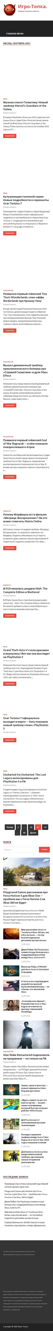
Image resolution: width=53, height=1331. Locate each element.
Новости (7, 511)
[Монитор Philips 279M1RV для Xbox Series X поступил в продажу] (11, 975)
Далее (33, 832)
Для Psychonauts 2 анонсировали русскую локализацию (33, 1122)
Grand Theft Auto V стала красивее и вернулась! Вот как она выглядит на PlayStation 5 (26, 653)
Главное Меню (15, 33)
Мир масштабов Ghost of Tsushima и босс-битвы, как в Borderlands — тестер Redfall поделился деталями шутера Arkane (35, 934)
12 (45, 827)
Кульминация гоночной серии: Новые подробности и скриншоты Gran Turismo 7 (26, 200)
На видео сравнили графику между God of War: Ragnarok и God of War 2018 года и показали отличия (35, 1138)
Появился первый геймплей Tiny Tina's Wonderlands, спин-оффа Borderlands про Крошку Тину (25, 297)
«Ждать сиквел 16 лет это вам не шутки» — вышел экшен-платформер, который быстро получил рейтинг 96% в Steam (34, 1105)
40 (24, 832)
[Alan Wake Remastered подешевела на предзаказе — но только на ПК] (26, 1049)
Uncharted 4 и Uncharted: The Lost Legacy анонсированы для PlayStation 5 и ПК (24, 778)
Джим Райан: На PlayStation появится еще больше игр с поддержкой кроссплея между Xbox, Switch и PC (35, 953)
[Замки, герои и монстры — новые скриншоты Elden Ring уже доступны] (11, 1094)
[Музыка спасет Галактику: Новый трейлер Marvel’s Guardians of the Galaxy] (26, 74)
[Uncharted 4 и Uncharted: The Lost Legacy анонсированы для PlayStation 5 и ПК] (26, 759)
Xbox (5, 99)
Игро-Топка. (32, 6)
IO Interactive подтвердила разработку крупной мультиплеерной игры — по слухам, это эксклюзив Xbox (35, 986)
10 (31, 827)
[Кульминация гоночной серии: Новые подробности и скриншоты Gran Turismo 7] (26, 168)
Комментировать (9, 113)
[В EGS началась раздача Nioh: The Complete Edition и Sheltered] (26, 570)
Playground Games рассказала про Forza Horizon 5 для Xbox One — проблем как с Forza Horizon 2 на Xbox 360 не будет (26, 1194)
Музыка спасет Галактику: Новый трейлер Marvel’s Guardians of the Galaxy (25, 106)
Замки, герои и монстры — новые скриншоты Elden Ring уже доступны (34, 1088)
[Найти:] (26, 850)
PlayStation (8, 290)
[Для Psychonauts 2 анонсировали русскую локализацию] (11, 1129)
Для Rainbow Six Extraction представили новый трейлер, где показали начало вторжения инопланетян (34, 1157)
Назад (10, 827)
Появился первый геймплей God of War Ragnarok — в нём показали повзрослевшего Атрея (25, 443)
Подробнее (9, 136)
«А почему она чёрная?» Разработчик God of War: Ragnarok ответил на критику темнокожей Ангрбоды (33, 1006)
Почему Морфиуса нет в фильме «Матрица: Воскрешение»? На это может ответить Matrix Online (25, 518)
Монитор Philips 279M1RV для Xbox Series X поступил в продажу (35, 969)
